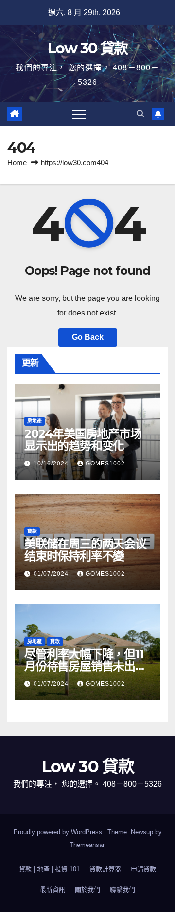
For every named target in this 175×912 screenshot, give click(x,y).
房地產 (34, 421)
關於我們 (87, 889)
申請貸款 (143, 869)
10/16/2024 (52, 463)
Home (17, 162)
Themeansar (87, 844)
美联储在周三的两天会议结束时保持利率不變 (85, 550)
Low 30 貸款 (88, 48)
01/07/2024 (52, 573)
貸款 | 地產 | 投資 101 (49, 869)
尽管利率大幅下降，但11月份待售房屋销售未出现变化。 (85, 666)
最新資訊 (52, 889)
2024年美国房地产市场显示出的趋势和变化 (82, 440)
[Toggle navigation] (79, 114)
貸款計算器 (105, 869)
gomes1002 (105, 463)
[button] (140, 114)
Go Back (88, 337)
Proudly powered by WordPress (59, 832)
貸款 (32, 531)
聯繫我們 (122, 889)
